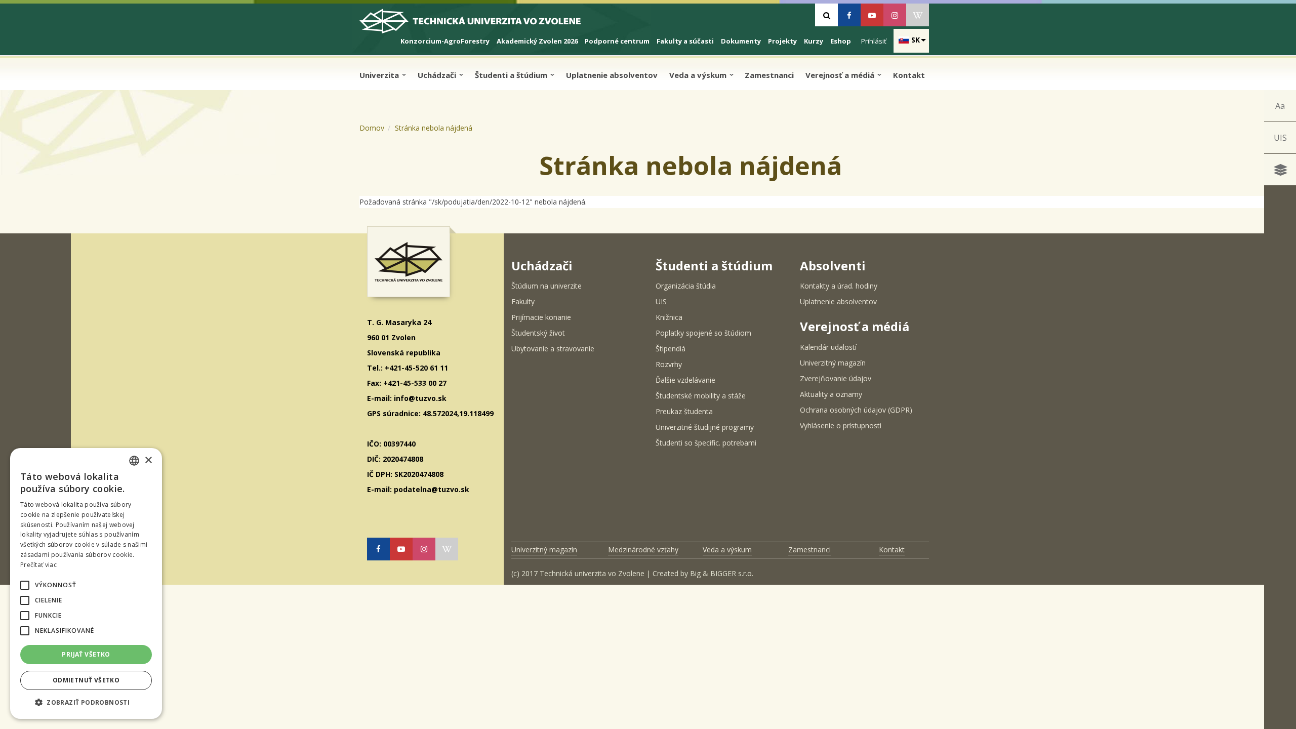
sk (915, 40)
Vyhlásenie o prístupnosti (840, 425)
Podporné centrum (617, 41)
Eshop (840, 41)
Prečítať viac (38, 564)
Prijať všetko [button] (86, 654)
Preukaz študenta (684, 411)
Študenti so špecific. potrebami (706, 443)
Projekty (782, 41)
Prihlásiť (873, 41)
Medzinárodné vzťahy (643, 549)
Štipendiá (670, 348)
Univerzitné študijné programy (705, 427)
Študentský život (538, 333)
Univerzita (380, 75)
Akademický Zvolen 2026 (537, 41)
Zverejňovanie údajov (835, 378)
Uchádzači (438, 75)
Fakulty (523, 301)
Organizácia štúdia (686, 286)
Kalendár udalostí (828, 347)
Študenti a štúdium (512, 75)
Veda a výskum (698, 75)
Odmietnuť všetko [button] (86, 680)
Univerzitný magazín (833, 363)
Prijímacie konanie (541, 317)
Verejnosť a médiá (840, 75)
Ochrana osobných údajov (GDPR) (856, 410)
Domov (371, 128)
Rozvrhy (669, 364)
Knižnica (669, 317)
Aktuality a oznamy (831, 394)
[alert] (86, 583)
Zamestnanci (769, 75)
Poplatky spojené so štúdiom (703, 333)
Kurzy (813, 41)
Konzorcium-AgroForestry (445, 41)
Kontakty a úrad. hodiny (838, 286)
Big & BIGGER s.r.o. (721, 573)
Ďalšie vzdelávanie (685, 380)
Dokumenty (741, 41)
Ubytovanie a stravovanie (552, 348)
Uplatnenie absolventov (612, 75)
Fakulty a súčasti (685, 41)
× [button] (148, 460)
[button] (25, 585)
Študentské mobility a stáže (701, 395)
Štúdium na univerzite (546, 286)
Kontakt (909, 75)
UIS (1280, 137)
